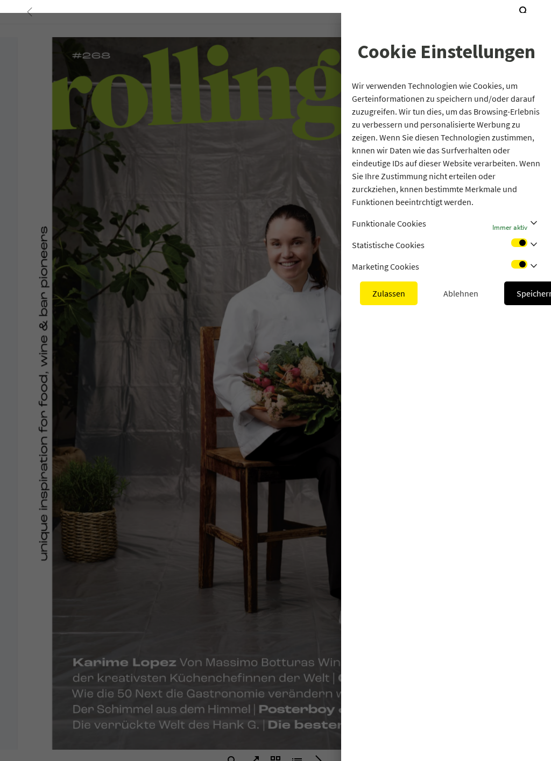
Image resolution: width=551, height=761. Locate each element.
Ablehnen (460, 293)
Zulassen (388, 293)
